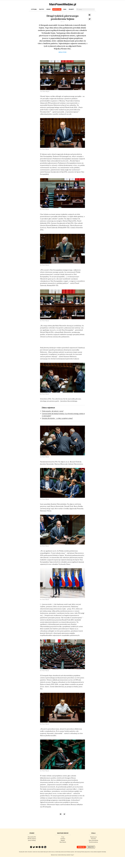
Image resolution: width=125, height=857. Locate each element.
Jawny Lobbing (32, 840)
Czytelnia (34, 9)
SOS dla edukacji (32, 838)
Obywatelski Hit (32, 837)
